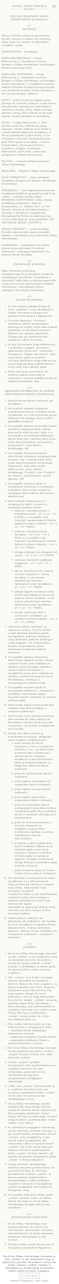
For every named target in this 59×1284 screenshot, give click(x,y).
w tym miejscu (25, 1122)
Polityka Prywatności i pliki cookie (29, 1280)
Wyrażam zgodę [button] (29, 1275)
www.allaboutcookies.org (22, 1019)
